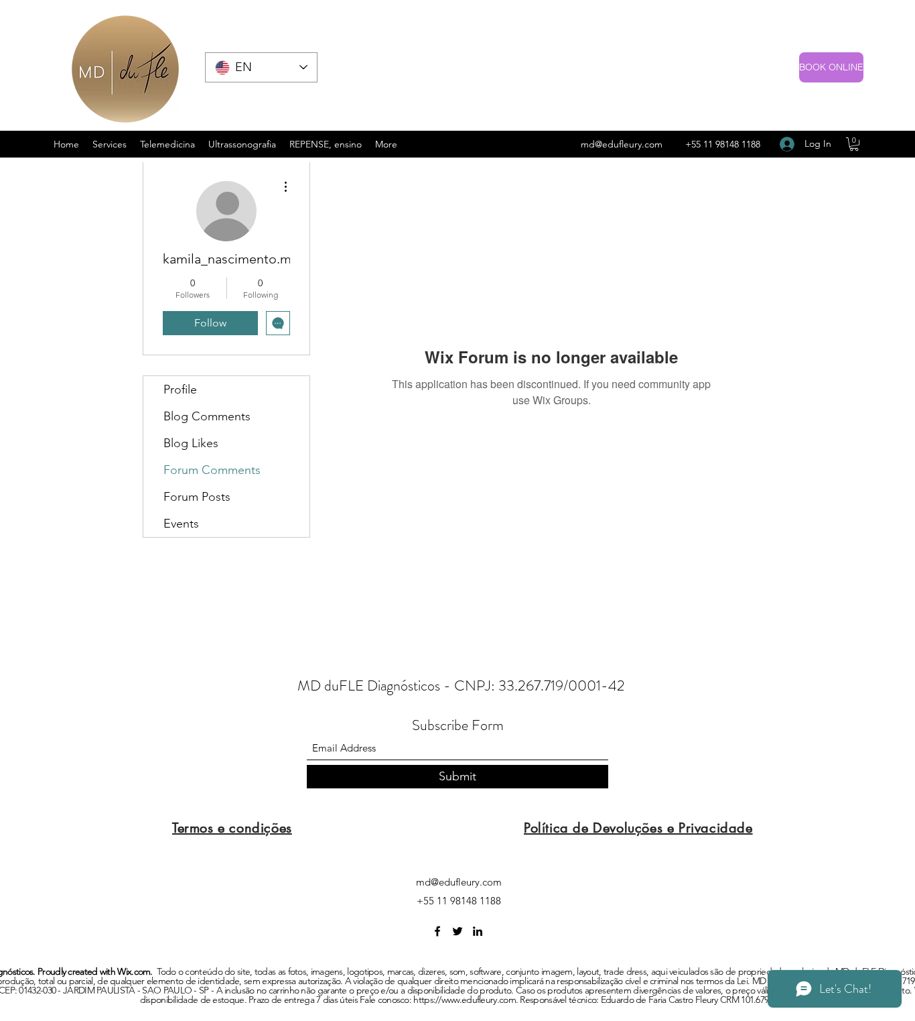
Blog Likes (190, 443)
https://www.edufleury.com (464, 1000)
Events (181, 523)
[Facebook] (437, 931)
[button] (854, 144)
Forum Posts (196, 496)
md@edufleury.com (621, 144)
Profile (180, 389)
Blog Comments (207, 416)
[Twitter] (457, 931)
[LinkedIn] (477, 931)
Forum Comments (212, 470)
